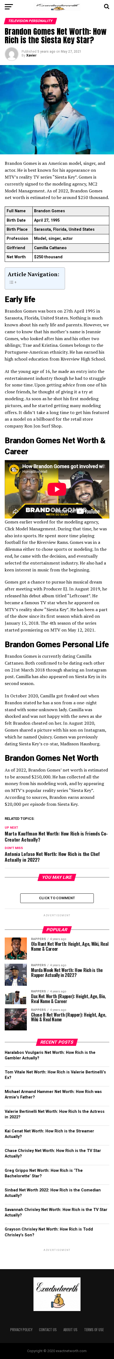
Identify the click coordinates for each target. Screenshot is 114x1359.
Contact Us (48, 1329)
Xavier (31, 55)
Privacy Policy (21, 1329)
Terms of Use (94, 1329)
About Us (70, 1329)
